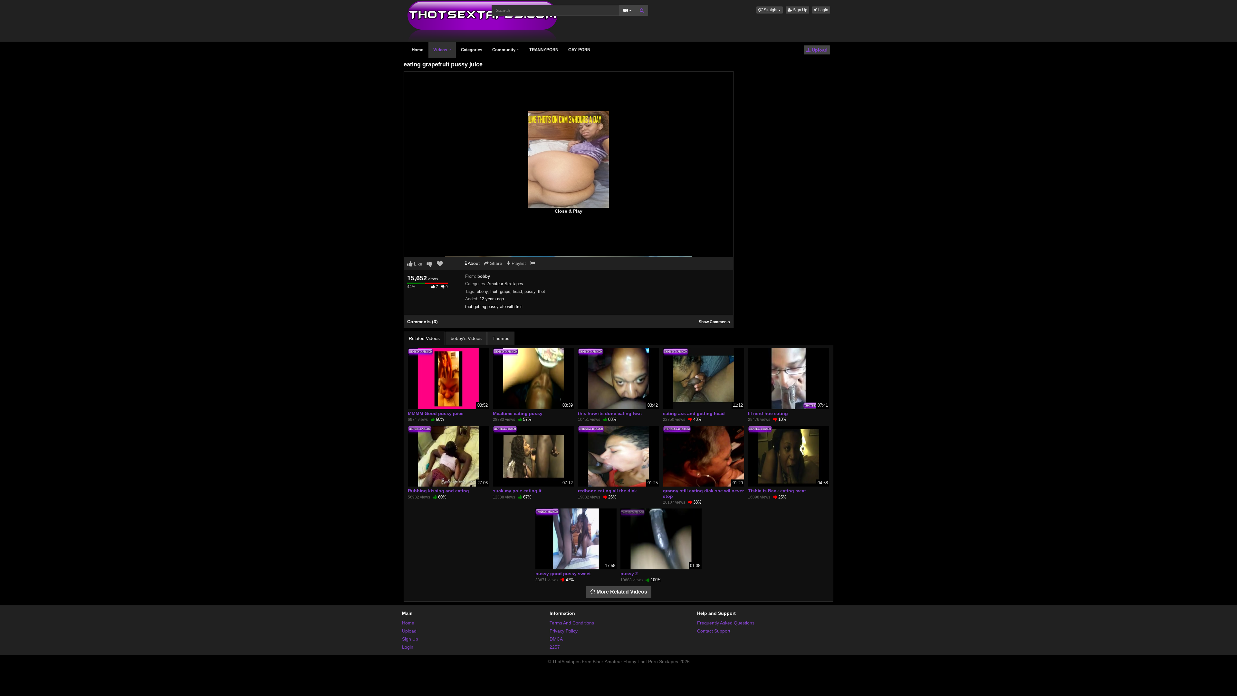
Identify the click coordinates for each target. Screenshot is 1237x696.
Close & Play (568, 211)
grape (505, 291)
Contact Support (713, 630)
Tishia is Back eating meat (777, 490)
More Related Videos (621, 591)
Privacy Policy (564, 630)
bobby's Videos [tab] (466, 338)
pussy (529, 291)
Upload (819, 50)
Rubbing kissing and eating (438, 490)
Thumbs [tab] (501, 338)
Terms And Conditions (572, 622)
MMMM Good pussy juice (436, 413)
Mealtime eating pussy (517, 413)
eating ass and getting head (694, 413)
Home (417, 49)
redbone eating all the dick (607, 490)
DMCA (556, 639)
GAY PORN (579, 49)
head (517, 291)
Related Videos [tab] (424, 338)
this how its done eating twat (610, 413)
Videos (440, 49)
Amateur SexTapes (505, 283)
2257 (555, 647)
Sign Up (799, 10)
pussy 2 (629, 573)
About (473, 263)
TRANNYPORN (543, 49)
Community (504, 49)
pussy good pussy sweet (563, 573)
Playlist (518, 263)
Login (822, 10)
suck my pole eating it (517, 490)
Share (495, 263)
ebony (482, 291)
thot (541, 291)
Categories (471, 49)
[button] (769, 10)
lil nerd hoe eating (768, 413)
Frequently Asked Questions (725, 622)
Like (417, 263)
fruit (493, 291)
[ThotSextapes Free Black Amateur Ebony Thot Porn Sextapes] (482, 20)
